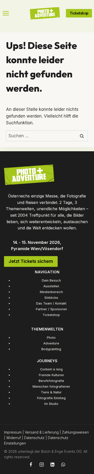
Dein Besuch (51, 280)
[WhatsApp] (62, 464)
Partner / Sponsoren (51, 309)
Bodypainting (51, 349)
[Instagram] (41, 464)
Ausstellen (51, 286)
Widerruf (13, 438)
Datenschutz (34, 438)
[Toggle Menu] (6, 13)
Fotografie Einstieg (51, 398)
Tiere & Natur (51, 392)
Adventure (51, 343)
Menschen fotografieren (51, 386)
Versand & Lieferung (42, 432)
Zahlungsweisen (75, 432)
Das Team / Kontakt (51, 303)
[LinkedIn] (52, 464)
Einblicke (51, 298)
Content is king (51, 369)
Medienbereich (51, 292)
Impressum (13, 432)
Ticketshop (51, 315)
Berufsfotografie (51, 381)
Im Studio (51, 404)
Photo (51, 337)
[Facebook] (30, 464)
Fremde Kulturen (51, 375)
